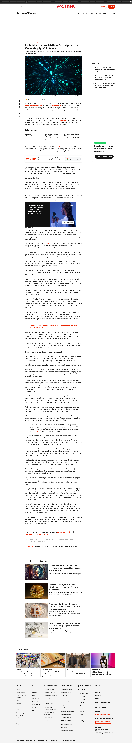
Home (26, 42)
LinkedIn (97, 692)
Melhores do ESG (66, 727)
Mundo (34, 686)
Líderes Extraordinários (68, 711)
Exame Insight (20, 713)
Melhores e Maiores (66, 724)
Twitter (48, 244)
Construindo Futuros (67, 702)
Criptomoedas (96, 13)
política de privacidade (52, 740)
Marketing (35, 692)
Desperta (82, 702)
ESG (17, 710)
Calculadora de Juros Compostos (50, 713)
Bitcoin (78, 13)
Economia (19, 707)
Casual (34, 689)
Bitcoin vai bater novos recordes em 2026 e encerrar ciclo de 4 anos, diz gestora (105, 85)
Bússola (51, 669)
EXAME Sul (64, 695)
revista (82, 689)
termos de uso (29, 740)
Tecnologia (35, 701)
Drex (104, 13)
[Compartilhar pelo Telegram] (20, 110)
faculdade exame (85, 686)
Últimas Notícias (21, 692)
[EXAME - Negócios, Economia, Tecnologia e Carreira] (66, 7)
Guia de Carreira (49, 699)
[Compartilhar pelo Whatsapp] (20, 101)
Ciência (34, 707)
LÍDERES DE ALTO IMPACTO (21, 696)
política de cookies (39, 740)
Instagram (98, 695)
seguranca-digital (66, 539)
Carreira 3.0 (83, 699)
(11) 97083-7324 (103, 730)
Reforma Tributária (66, 689)
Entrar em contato (100, 705)
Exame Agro (35, 698)
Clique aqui (36, 431)
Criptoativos (40, 541)
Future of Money (26, 13)
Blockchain (112, 13)
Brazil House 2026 (66, 692)
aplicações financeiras (33, 106)
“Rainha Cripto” (61, 120)
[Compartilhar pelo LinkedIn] (20, 107)
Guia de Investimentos (50, 695)
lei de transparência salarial (67, 740)
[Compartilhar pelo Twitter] (20, 113)
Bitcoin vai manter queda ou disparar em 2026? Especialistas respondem (105, 69)
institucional (20, 740)
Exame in (82, 696)
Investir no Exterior (66, 708)
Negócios (19, 724)
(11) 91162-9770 (103, 707)
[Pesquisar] (21, 6)
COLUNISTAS (20, 727)
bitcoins (60, 146)
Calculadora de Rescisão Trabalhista (50, 708)
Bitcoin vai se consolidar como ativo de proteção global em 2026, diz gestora (104, 77)
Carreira (18, 703)
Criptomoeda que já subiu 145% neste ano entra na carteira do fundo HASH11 (72, 136)
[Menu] (17, 6)
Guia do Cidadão (49, 689)
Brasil (18, 700)
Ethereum (86, 13)
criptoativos (56, 106)
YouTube (98, 689)
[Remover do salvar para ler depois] (20, 119)
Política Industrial (66, 717)
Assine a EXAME (35, 325)
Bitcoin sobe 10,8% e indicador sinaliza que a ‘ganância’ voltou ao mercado (33, 136)
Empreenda (83, 718)
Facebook (98, 698)
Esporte (34, 695)
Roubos (45, 539)
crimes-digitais (54, 539)
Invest (18, 721)
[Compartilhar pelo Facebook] (20, 104)
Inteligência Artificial (19, 717)
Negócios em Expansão (67, 730)
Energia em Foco (65, 705)
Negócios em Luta (66, 714)
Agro (81, 714)
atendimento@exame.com (103, 714)
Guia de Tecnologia (49, 692)
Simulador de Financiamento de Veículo (48, 719)
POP (33, 710)
